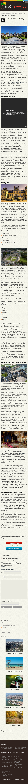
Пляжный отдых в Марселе (14, 671)
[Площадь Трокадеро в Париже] (14, 645)
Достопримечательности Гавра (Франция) (14, 707)
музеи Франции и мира (7, 339)
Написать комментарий (7, 569)
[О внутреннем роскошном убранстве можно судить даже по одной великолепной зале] (14, 439)
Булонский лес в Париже (15, 725)
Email (2, 576)
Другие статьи (6, 632)
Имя (2, 572)
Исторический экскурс (8, 629)
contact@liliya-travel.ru (20, 779)
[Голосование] (14, 542)
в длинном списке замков (17, 82)
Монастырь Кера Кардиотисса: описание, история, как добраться (7, 761)
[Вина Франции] (14, 681)
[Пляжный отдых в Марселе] (14, 663)
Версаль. (21, 453)
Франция (8, 13)
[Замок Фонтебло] (14, 35)
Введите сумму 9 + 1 (6, 601)
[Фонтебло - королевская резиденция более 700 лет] (14, 373)
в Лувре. (8, 389)
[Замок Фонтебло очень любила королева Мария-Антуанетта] (14, 193)
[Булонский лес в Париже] (14, 717)
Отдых (4, 627)
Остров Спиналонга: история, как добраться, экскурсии (7, 756)
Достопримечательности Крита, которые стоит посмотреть (7, 771)
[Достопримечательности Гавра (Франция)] (14, 699)
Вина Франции (15, 689)
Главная (3, 13)
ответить (3, 566)
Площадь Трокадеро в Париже (14, 653)
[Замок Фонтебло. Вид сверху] (14, 257)
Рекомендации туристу (8, 625)
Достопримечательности (18, 13)
